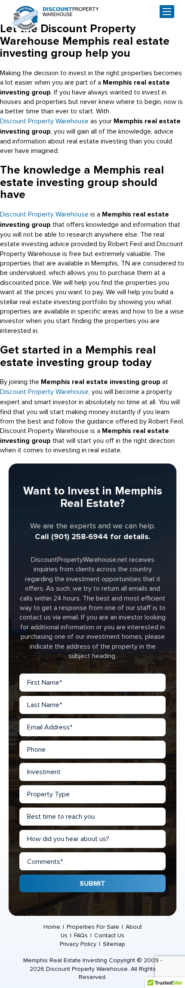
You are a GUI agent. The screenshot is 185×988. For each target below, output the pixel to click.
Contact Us (109, 935)
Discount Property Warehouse (44, 121)
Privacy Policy (78, 944)
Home (51, 926)
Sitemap (114, 944)
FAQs (81, 935)
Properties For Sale (93, 926)
